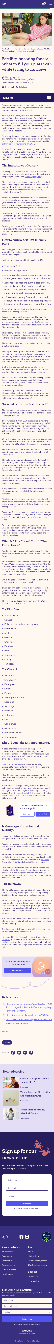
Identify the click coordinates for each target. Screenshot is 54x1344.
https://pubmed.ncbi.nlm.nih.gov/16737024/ (27, 1015)
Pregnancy (7, 1256)
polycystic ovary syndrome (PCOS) (17, 144)
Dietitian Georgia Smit (24, 79)
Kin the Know (34, 1256)
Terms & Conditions (33, 1341)
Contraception (8, 1265)
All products (7, 1251)
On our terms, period (37, 1260)
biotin (13, 793)
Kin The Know (7, 49)
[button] (43, 3)
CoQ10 (16, 862)
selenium (45, 859)
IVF (48, 423)
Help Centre (33, 1281)
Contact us (33, 1276)
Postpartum (7, 1260)
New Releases (8, 1274)
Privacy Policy (18, 1341)
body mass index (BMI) (30, 322)
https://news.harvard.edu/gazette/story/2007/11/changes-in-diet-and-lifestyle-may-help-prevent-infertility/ (29, 1007)
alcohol (34, 512)
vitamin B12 (26, 793)
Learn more (27, 814)
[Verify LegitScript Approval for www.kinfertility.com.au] (46, 1236)
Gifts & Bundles (9, 1270)
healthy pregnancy (33, 176)
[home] (4, 3)
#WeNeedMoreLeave (37, 1265)
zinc (18, 793)
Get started (17, 970)
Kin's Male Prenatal (25, 870)
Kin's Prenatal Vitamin (12, 764)
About (30, 1251)
